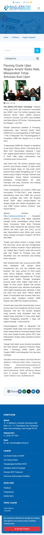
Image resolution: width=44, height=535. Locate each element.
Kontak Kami (8, 496)
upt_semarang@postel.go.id (17, 443)
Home (6, 37)
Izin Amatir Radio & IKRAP (14, 456)
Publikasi (15, 37)
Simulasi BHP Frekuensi (13, 472)
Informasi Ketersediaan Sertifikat (17, 476)
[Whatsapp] (24, 391)
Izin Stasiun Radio (11, 460)
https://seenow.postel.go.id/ (15, 216)
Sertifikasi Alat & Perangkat (14, 468)
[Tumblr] (38, 391)
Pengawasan (9, 492)
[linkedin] (33, 391)
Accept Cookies (22, 529)
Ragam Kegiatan (29, 37)
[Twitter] (29, 391)
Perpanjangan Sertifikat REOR (15, 464)
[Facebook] (20, 391)
